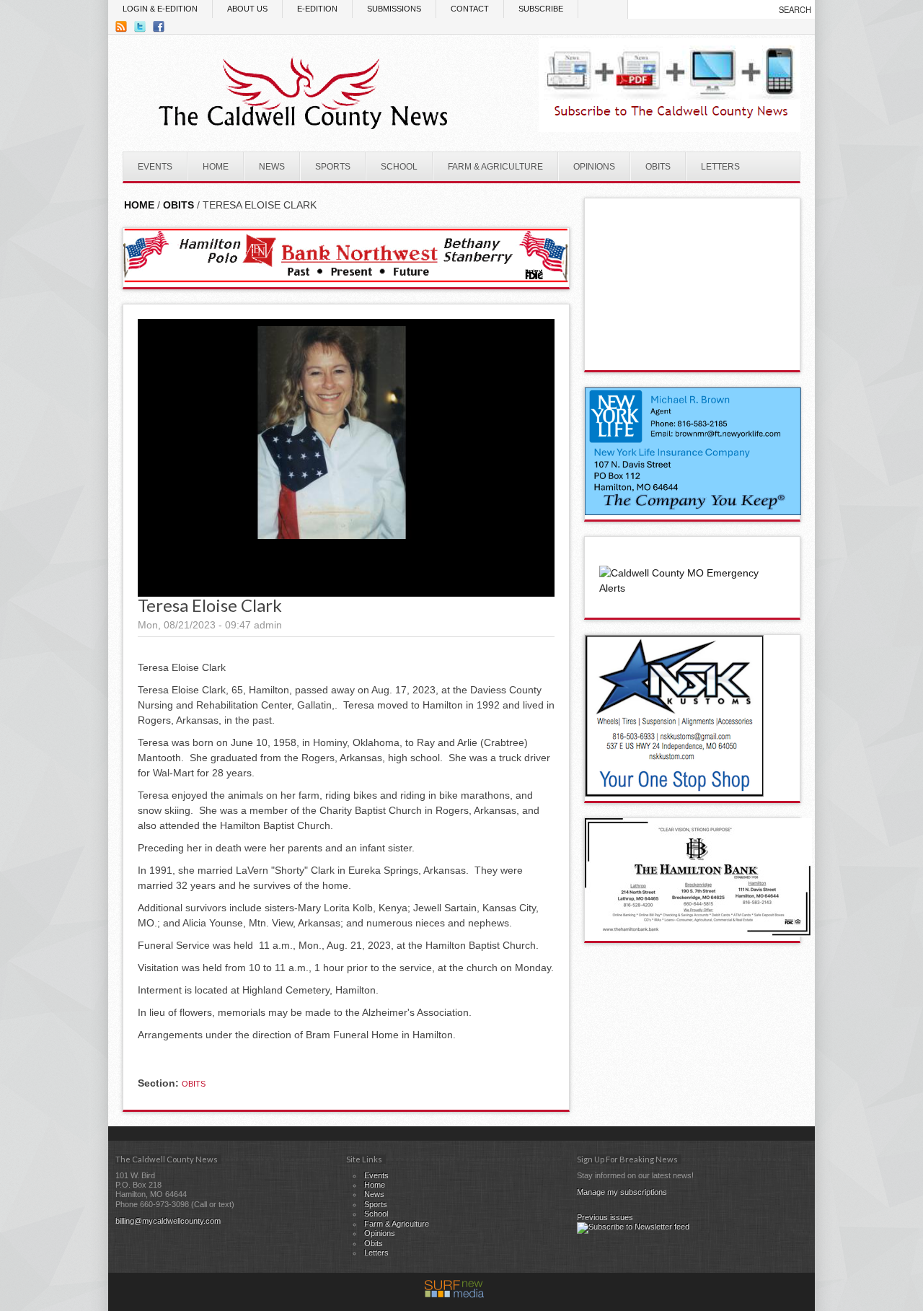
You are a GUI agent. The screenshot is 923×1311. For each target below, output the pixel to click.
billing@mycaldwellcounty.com (168, 1220)
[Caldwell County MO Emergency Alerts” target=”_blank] (692, 588)
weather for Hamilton (693, 355)
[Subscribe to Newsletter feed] (633, 1226)
